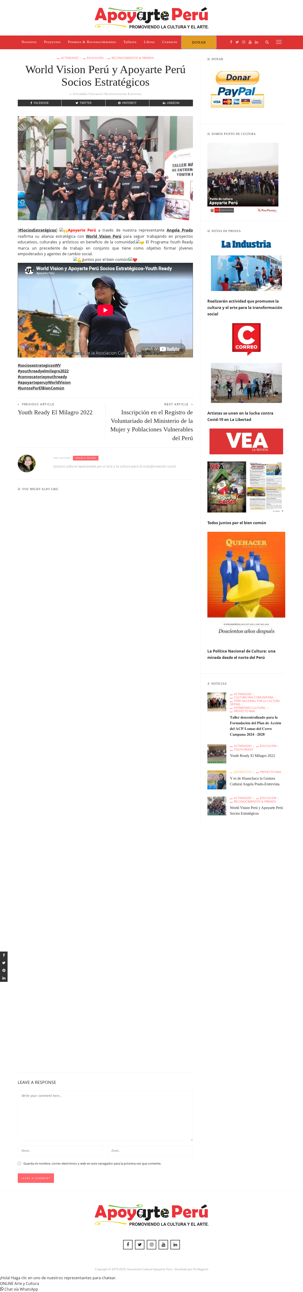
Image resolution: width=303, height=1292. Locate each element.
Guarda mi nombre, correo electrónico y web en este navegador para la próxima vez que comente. (92, 1163)
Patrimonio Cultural (250, 708)
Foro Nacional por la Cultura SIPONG (255, 702)
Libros (149, 42)
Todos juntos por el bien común (236, 522)
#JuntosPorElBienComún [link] (41, 388)
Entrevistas (243, 772)
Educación (95, 58)
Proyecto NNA (244, 711)
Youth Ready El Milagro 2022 (55, 412)
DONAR (199, 42)
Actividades (70, 58)
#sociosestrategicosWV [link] (39, 365)
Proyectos (52, 42)
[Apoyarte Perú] (152, 17)
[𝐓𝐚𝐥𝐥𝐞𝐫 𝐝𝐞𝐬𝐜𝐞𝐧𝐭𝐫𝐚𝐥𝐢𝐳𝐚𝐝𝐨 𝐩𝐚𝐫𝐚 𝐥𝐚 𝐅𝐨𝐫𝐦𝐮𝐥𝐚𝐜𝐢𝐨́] (216, 701)
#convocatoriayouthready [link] (42, 376)
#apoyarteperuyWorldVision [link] (44, 382)
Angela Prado (85, 458)
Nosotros (29, 42)
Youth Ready (243, 749)
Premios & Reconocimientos (92, 42)
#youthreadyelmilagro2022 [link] (43, 371)
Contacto (169, 42)
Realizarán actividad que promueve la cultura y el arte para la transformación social (244, 308)
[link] (180, 230)
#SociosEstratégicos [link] (37, 230)
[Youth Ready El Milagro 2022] (216, 753)
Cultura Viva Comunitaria (253, 697)
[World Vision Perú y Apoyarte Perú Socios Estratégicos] (216, 805)
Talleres (130, 42)
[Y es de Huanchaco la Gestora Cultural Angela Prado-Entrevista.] (216, 779)
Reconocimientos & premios (132, 58)
